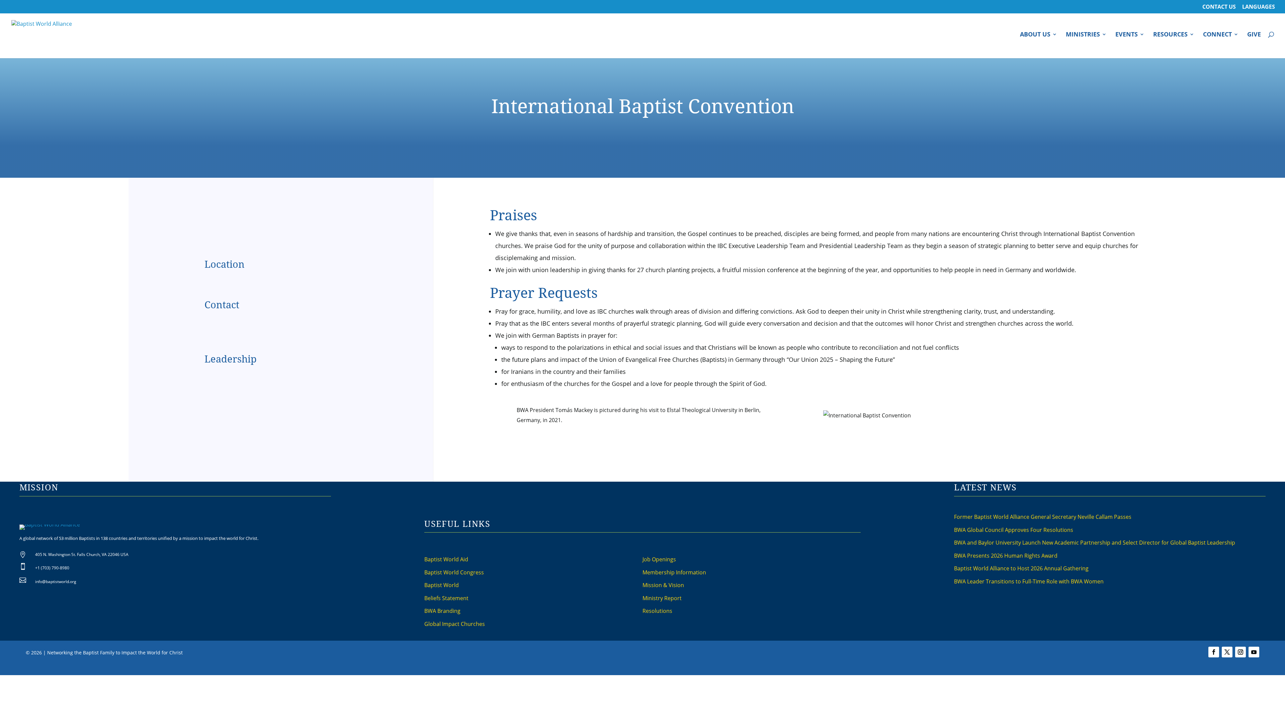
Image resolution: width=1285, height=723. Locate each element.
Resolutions (657, 611)
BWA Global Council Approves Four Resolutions (1013, 530)
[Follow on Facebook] (1213, 652)
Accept (731, 669)
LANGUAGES (1258, 7)
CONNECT (1217, 35)
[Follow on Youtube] (1254, 652)
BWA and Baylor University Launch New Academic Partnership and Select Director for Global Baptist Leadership (1094, 542)
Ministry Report (662, 598)
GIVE (1254, 35)
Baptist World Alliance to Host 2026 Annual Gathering (1021, 568)
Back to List (1264, 186)
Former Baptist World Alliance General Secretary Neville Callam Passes (1042, 516)
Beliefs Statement (446, 598)
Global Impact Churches (454, 624)
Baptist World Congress (454, 572)
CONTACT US (1219, 7)
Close (750, 669)
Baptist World (441, 585)
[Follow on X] (1227, 652)
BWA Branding (442, 611)
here (715, 669)
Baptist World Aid (446, 559)
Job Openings (659, 559)
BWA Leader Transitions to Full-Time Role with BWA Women (1029, 581)
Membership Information (674, 572)
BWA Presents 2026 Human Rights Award (1005, 555)
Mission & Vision (663, 585)
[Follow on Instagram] (1240, 652)
